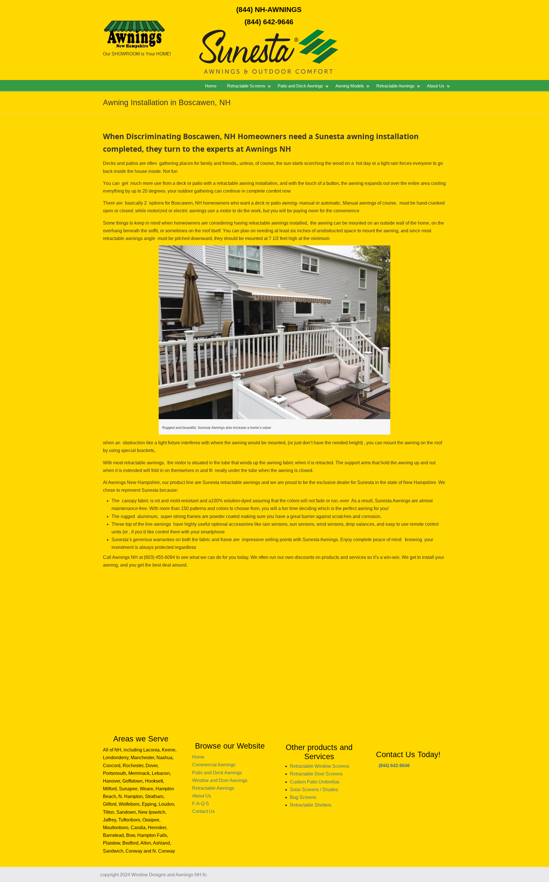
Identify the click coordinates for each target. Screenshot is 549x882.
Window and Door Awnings (219, 780)
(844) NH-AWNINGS (269, 9)
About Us (201, 795)
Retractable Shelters (310, 805)
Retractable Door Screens (316, 773)
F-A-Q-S (200, 803)
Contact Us (203, 811)
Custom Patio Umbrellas (314, 781)
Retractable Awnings (213, 788)
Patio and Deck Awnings (217, 772)
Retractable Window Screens (319, 766)
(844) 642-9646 (268, 22)
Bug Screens (303, 797)
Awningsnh (153, 25)
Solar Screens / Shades (314, 789)
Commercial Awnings (213, 764)
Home (198, 757)
